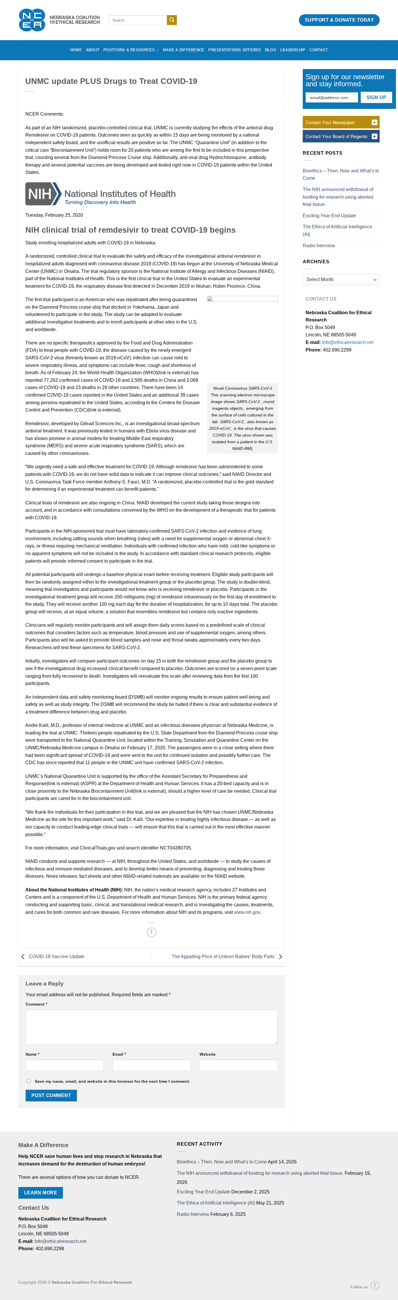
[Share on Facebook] (151, 932)
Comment (36, 1004)
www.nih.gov (247, 912)
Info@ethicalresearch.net (348, 342)
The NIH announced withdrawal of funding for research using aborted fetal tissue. (338, 197)
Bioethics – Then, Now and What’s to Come (341, 174)
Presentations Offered (234, 50)
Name (32, 1054)
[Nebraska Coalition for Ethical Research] (59, 20)
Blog (270, 50)
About (92, 50)
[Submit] (172, 20)
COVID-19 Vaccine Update (56, 956)
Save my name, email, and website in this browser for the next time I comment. (112, 1081)
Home (76, 50)
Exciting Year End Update (329, 215)
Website (208, 1054)
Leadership (293, 50)
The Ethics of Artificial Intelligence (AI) (337, 230)
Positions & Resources (129, 50)
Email (119, 1054)
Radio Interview (319, 245)
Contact (318, 50)
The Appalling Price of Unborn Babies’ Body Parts (224, 956)
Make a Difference (183, 50)
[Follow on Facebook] (375, 1285)
